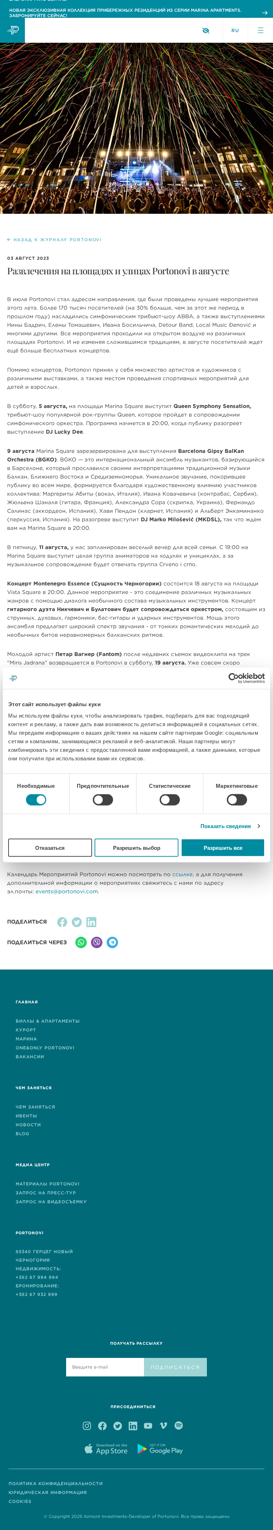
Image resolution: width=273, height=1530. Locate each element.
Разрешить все (223, 847)
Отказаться (50, 847)
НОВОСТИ (28, 1124)
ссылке (182, 874)
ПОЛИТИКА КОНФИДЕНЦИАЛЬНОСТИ (56, 1483)
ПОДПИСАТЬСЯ (175, 1367)
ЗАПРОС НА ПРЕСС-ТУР (46, 1192)
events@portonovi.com (67, 891)
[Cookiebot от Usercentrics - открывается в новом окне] (234, 678)
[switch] (103, 800)
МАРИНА (26, 1038)
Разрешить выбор (136, 847)
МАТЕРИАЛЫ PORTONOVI (48, 1184)
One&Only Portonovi (45, 1047)
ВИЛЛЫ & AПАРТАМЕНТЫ (48, 1021)
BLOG (22, 1133)
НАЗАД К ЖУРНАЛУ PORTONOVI (58, 240)
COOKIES (20, 1501)
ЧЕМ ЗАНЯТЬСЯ (35, 1107)
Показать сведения (225, 826)
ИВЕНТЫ (26, 1115)
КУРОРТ (26, 1030)
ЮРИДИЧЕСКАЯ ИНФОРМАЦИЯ (48, 1492)
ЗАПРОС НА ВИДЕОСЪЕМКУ (51, 1201)
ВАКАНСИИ (30, 1056)
